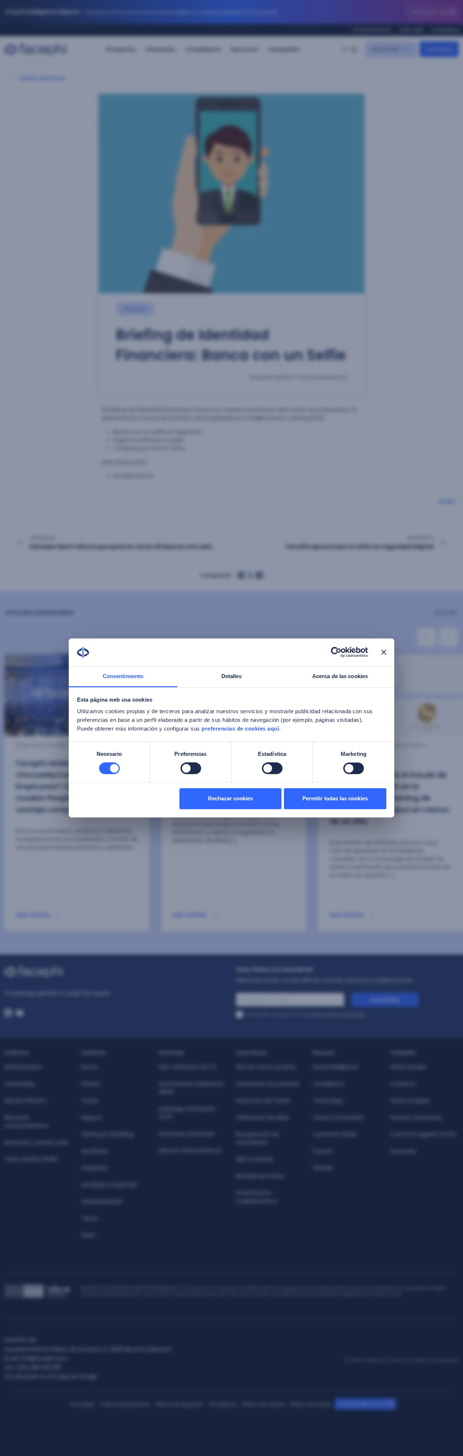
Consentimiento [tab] (123, 676)
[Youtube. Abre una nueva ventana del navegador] (19, 1013)
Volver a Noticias (42, 78)
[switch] (190, 768)
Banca (89, 1066)
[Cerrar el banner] (383, 652)
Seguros (91, 1117)
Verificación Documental (267, 1083)
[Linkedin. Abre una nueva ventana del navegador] (8, 1013)
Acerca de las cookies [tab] (340, 676)
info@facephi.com (44, 1358)
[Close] (453, 12)
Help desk (411, 29)
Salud (88, 1235)
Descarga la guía (432, 11)
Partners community (416, 1117)
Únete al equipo (410, 1100)
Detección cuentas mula (36, 1142)
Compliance (203, 49)
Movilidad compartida (108, 1184)
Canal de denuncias (360, 1404)
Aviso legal (82, 1404)
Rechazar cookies (230, 798)
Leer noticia (33, 915)
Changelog (445, 29)
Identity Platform (25, 1100)
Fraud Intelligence (335, 1066)
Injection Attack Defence (190, 1150)
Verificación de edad (262, 1117)
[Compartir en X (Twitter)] (250, 575)
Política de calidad (263, 1404)
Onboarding (19, 1083)
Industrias (160, 49)
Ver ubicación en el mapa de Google (50, 1376)
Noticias (323, 1167)
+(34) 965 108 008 (37, 1367)
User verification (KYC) (187, 1066)
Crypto (90, 1100)
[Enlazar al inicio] (115, 972)
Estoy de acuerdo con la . (306, 1014)
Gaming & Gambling (107, 1134)
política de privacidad (337, 1014)
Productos (121, 49)
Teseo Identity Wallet (31, 1159)
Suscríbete (385, 1000)
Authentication (23, 1066)
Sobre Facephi (408, 1066)
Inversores (403, 1151)
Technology (328, 1100)
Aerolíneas (94, 1151)
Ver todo (445, 612)
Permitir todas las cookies (335, 798)
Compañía (283, 49)
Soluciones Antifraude (186, 1133)
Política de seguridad (179, 1404)
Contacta (402, 1083)
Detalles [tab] (231, 676)
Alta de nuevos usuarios (266, 1066)
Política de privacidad (124, 1404)
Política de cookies (311, 1404)
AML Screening (254, 1159)
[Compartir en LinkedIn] (241, 575)
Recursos (244, 49)
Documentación (372, 29)
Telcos (89, 1218)
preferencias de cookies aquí (240, 728)
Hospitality (94, 1167)
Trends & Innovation (338, 1117)
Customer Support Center (423, 1134)
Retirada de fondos (260, 1176)
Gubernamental (101, 1201)
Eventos (323, 1151)
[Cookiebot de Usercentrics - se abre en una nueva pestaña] (336, 652)
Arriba (446, 501)
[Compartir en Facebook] (259, 575)
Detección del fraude (263, 1100)
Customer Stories (335, 1134)
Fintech (90, 1083)
